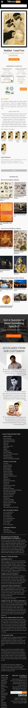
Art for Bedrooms (7, 513)
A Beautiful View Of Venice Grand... (20, 289)
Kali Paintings (6, 505)
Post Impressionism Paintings (10, 454)
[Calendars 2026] (11, 559)
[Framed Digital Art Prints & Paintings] (25, 601)
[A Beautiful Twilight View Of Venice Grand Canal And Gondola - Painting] (6, 284)
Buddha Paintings (7, 466)
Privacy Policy (4, 693)
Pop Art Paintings (7, 452)
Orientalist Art (6, 451)
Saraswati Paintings (8, 474)
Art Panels (5, 463)
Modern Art (6, 447)
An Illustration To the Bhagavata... (18, 252)
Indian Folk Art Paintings (9, 493)
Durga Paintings (7, 504)
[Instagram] (24, 695)
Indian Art (5, 444)
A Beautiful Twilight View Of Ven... (6, 290)
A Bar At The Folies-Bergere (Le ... (20, 215)
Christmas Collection (8, 494)
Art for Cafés (6, 523)
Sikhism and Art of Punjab (9, 502)
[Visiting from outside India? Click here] (20, 538)
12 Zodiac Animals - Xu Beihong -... (19, 197)
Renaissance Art (7, 455)
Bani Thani (16, 273)
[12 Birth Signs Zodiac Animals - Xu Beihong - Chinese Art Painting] (6, 189)
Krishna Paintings (7, 465)
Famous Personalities (8, 501)
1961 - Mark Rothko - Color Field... (6, 223)
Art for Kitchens (7, 515)
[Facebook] (21, 695)
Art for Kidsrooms (7, 517)
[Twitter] (19, 695)
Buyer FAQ (3, 683)
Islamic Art (6, 443)
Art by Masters (5, 159)
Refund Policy (4, 687)
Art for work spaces (8, 524)
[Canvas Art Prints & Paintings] (20, 586)
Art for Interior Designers (9, 532)
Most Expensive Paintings (9, 491)
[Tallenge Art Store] (14, 2)
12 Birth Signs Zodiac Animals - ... (4, 199)
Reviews (3, 685)
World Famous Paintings (9, 485)
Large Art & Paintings (8, 499)
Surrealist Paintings (8, 457)
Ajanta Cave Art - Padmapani (6, 247)
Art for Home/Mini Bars (9, 518)
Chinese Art (6, 484)
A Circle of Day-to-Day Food (6, 307)
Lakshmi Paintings (7, 473)
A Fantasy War (17, 301)
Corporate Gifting (7, 531)
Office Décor (6, 529)
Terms (2, 688)
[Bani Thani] (20, 264)
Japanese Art (17, 161)
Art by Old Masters (16, 159)
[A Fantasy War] (20, 296)
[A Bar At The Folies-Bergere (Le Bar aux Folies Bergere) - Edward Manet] (20, 208)
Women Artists (7, 487)
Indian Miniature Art (8, 446)
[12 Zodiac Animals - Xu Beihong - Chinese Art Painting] (20, 188)
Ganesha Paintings (7, 471)
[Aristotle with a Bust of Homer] (6, 262)
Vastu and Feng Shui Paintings (10, 507)
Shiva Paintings (7, 468)
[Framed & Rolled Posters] (17, 574)
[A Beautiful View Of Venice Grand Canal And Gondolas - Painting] (20, 284)
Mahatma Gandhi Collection (10, 476)
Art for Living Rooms (8, 512)
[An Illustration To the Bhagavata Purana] (20, 240)
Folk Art (5, 449)
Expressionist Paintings (9, 440)
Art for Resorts (7, 521)
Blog (2, 701)
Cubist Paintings (7, 438)
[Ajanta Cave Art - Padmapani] (6, 238)
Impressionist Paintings (9, 441)
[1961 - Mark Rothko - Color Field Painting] (6, 212)
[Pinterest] (26, 695)
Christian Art (6, 482)
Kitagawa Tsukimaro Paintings (10, 163)
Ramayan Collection (8, 496)
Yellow (22, 163)
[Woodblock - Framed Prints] (14, 29)
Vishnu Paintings (7, 469)
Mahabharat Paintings (8, 488)
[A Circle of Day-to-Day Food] (6, 299)
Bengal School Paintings (9, 480)
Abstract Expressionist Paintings (11, 458)
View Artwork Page (13, 55)
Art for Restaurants (8, 520)
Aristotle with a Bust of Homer (5, 271)
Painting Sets (6, 498)
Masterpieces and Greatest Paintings (12, 490)
